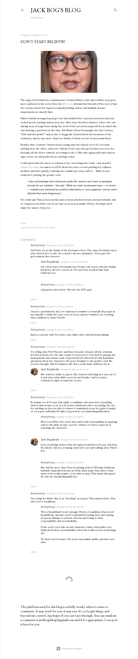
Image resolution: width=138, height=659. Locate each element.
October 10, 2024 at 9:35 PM (74, 262)
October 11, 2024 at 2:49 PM (74, 439)
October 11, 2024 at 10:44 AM (74, 369)
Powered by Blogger (72, 648)
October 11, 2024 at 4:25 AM (59, 329)
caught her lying (30, 167)
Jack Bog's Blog (56, 10)
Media (52, 227)
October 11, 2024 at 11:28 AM (70, 284)
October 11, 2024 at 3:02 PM (70, 462)
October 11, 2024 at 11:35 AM (59, 397)
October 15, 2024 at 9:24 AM (70, 507)
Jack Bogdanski (50, 369)
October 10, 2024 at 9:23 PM (60, 245)
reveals (69, 103)
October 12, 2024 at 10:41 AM (60, 493)
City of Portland (35, 227)
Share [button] (23, 223)
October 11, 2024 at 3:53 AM (59, 306)
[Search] (115, 9)
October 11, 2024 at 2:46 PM (69, 417)
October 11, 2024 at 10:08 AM (60, 347)
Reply (34, 299)
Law (46, 227)
